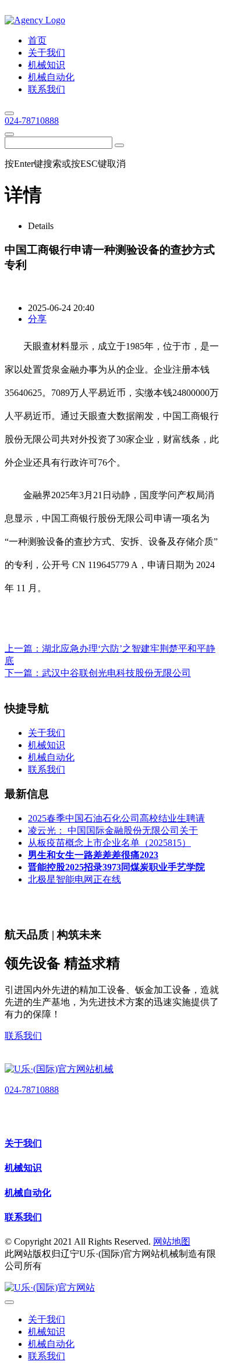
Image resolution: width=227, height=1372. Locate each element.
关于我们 (23, 1143)
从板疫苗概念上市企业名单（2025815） (109, 843)
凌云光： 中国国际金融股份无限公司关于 (113, 830)
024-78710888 (32, 121)
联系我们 (23, 1036)
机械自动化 (28, 1193)
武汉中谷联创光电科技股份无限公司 (116, 673)
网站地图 (171, 1241)
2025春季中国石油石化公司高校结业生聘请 (116, 818)
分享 (37, 319)
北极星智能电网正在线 (74, 879)
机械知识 (23, 1168)
